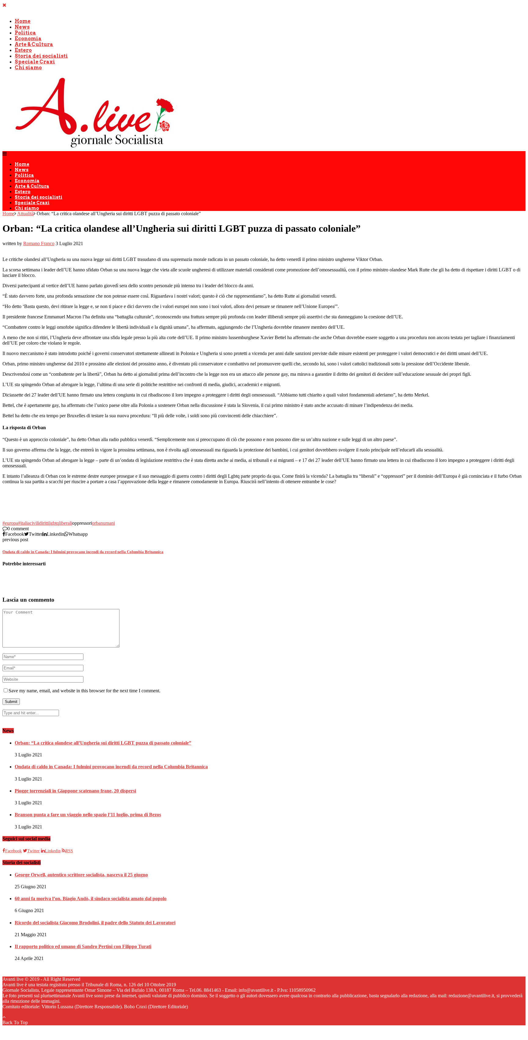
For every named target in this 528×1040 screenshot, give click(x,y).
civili (34, 523)
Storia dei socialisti (41, 56)
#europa (10, 523)
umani (109, 523)
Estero (23, 50)
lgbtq (54, 523)
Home (23, 21)
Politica (25, 33)
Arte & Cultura (34, 44)
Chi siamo (28, 68)
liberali (65, 523)
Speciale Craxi (35, 62)
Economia (28, 39)
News (22, 27)
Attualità (25, 213)
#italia (24, 523)
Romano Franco (38, 243)
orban (97, 523)
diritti (44, 523)
